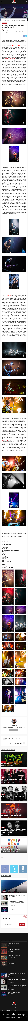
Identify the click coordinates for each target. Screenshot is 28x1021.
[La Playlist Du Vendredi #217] (4, 945)
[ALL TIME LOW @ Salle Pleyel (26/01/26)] (14, 810)
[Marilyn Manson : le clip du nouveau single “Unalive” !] (4, 897)
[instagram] (17, 732)
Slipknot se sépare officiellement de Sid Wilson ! (12, 890)
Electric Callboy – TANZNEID (15, 908)
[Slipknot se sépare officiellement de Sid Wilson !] (14, 886)
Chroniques (4, 847)
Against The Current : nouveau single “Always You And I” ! (13, 780)
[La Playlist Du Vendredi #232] (4, 957)
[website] (11, 732)
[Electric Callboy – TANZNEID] (4, 909)
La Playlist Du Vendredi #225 (14, 949)
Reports (4, 23)
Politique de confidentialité (7, 1010)
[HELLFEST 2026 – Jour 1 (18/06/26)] (14, 759)
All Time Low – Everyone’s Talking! (10, 849)
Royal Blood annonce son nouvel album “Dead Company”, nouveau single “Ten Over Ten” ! (17, 902)
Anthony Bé (3, 31)
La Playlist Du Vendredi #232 (14, 955)
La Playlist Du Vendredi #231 (14, 961)
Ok (8, 1018)
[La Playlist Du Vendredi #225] (4, 951)
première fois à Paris (10, 58)
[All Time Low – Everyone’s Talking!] (14, 845)
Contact (14, 1010)
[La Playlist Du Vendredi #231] (4, 963)
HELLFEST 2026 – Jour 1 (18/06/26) (9, 763)
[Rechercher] (26, 2)
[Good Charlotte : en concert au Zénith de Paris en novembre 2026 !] (14, 793)
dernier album (5, 440)
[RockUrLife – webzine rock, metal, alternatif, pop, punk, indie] (14, 1003)
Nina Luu (4, 765)
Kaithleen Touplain (6, 817)
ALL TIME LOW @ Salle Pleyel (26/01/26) (11, 815)
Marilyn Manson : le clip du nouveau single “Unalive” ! (17, 896)
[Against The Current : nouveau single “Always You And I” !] (14, 776)
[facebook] (13, 732)
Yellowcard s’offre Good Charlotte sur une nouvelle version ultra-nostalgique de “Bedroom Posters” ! (13, 831)
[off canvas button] (1, 2)
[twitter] (15, 732)
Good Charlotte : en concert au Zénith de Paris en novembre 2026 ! (12, 797)
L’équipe (8, 1007)
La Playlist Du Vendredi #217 (14, 943)
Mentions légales (13, 1007)
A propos (4, 1007)
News (3, 777)
